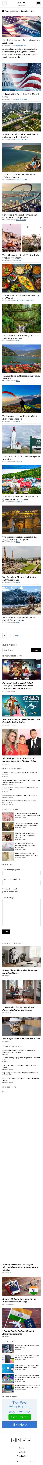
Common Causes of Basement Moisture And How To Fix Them (26, 854)
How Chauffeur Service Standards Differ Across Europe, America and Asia (19, 1051)
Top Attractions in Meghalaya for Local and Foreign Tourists (20, 337)
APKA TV (21, 2)
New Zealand (21, 220)
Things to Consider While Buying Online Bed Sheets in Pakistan (27, 824)
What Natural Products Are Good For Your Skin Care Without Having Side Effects (21, 781)
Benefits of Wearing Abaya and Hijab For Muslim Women (19, 774)
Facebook (21, 1452)
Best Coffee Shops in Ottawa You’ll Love (21, 1038)
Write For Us (21, 1456)
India (18, 340)
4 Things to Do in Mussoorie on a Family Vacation (21, 377)
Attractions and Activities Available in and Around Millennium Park (20, 135)
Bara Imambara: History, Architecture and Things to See (19, 578)
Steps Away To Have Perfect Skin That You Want (19, 795)
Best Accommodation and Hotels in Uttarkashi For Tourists (20, 1079)
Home (21, 1448)
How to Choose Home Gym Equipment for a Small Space (20, 971)
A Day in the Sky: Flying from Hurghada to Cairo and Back (21, 1059)
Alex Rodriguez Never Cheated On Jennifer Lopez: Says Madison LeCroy (19, 759)
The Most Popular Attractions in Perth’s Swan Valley (19, 1066)
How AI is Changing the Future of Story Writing (27, 1346)
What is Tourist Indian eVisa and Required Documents (18, 1332)
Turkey (19, 260)
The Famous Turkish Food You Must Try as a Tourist (20, 296)
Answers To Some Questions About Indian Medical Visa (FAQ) (19, 1300)
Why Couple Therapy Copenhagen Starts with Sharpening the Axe (18, 1008)
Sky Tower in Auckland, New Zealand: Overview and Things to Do (19, 216)
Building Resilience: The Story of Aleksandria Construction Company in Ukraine (20, 1267)
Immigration (21, 45)
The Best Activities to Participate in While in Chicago (19, 176)
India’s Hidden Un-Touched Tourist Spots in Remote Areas (18, 618)
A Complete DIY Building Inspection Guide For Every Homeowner (25, 845)
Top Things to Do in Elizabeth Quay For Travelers (20, 1073)
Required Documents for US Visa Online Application (21, 41)
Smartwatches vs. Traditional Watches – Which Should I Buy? (19, 802)
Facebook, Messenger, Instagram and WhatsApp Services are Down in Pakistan (27, 1377)
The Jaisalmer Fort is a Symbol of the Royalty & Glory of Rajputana (19, 538)
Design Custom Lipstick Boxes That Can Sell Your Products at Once (20, 789)
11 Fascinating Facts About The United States (20, 95)
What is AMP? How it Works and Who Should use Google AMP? (27, 1366)
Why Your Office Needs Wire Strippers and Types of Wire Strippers (25, 835)
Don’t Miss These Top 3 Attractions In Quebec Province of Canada (20, 498)
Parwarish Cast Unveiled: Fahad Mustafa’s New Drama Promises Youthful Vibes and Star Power (17, 685)
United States (21, 99)
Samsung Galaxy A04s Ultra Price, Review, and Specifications (27, 1356)
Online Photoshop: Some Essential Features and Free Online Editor (27, 1386)
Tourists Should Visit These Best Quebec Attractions (21, 457)
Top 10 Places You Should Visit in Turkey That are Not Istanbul (21, 256)
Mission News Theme (14, 1462)
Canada (19, 461)
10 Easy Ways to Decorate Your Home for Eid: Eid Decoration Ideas (27, 814)
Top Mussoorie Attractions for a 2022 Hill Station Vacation (19, 417)
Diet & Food (20, 300)
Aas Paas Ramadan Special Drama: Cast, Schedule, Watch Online (21, 720)
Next (17, 635)
